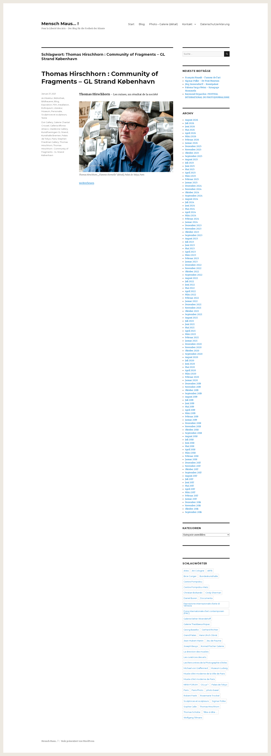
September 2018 (193, 433)
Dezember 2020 (193, 344)
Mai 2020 (190, 367)
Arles (186, 570)
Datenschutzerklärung (215, 24)
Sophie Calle (190, 706)
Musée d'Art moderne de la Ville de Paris (204, 673)
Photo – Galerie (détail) (163, 24)
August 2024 (191, 199)
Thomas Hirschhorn (209, 706)
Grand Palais (190, 635)
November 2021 (193, 308)
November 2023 (193, 228)
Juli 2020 (189, 360)
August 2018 (191, 436)
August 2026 (191, 120)
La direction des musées (196, 651)
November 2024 (193, 189)
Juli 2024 (189, 202)
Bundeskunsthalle (209, 576)
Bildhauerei (47, 101)
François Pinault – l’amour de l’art (203, 77)
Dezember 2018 (193, 423)
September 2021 (193, 314)
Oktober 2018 (192, 429)
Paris (54, 138)
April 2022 (190, 291)
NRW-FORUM (191, 684)
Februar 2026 (192, 139)
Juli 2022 (189, 281)
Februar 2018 (191, 456)
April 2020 (190, 370)
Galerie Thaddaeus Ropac (197, 624)
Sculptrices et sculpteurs (53, 114)
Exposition (46, 104)
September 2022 (193, 275)
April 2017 (190, 489)
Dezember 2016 (193, 502)
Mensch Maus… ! (60, 23)
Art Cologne (198, 570)
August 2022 (191, 278)
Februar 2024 (192, 219)
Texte (44, 118)
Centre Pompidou (193, 581)
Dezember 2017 (193, 462)
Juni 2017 (189, 482)
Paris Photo (197, 690)
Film (55, 104)
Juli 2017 (189, 479)
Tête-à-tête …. (210, 712)
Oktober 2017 (191, 469)
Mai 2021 (189, 327)
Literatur (58, 108)
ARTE (210, 570)
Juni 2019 (189, 403)
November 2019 (193, 387)
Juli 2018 (189, 439)
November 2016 (193, 505)
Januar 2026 (191, 143)
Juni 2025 (190, 166)
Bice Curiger (190, 576)
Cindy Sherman (213, 592)
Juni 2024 (190, 205)
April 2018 (190, 449)
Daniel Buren (190, 598)
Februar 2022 (192, 298)
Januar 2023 (191, 261)
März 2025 (190, 176)
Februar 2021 (192, 337)
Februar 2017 (191, 495)
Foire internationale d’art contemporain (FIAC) (204, 612)
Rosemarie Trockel (209, 695)
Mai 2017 (189, 485)
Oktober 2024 (192, 192)
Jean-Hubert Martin (193, 640)
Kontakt (187, 24)
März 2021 (190, 334)
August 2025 (191, 159)
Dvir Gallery (47, 122)
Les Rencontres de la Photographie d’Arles (205, 662)
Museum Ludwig (219, 668)
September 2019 (193, 393)
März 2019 (190, 413)
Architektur (47, 98)
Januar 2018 (191, 459)
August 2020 (191, 357)
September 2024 (193, 195)
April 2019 (190, 410)
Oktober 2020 (192, 350)
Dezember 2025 (193, 146)
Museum (45, 111)
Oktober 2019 (191, 390)
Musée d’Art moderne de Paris (199, 679)
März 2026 (190, 136)
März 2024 (190, 215)
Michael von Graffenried (196, 668)
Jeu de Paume (214, 640)
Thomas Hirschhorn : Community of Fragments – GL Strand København (99, 77)
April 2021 (190, 331)
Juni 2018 (189, 443)
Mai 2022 (190, 288)
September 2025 (193, 156)
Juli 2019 (189, 400)
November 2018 (193, 426)
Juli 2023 (189, 242)
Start (131, 24)
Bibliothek (59, 98)
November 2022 (193, 268)
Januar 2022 (191, 301)
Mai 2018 (189, 446)
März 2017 (190, 492)
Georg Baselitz (191, 629)
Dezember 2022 (193, 265)
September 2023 (193, 235)
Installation (63, 104)
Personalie (56, 111)
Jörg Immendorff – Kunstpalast (201, 84)
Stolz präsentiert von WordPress (77, 741)
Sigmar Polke (219, 701)
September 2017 (193, 472)
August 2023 (191, 238)
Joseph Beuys (191, 646)
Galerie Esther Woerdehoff (197, 618)
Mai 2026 (190, 130)
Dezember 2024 (193, 186)
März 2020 (190, 373)
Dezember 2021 (193, 304)
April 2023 (190, 251)
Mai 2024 (190, 209)
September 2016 (193, 512)
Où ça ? (204, 684)
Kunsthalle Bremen (51, 135)
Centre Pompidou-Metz (196, 587)
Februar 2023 (192, 258)
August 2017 (191, 476)
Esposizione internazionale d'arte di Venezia (202, 604)
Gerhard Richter (210, 629)
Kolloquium (47, 108)
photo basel (212, 690)
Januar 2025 (191, 182)
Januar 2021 (191, 340)
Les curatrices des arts (195, 657)
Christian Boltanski (193, 592)
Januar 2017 (191, 499)
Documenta (206, 598)
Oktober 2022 (192, 271)
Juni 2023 (190, 245)
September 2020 (193, 354)
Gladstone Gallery (59, 129)
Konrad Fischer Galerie (212, 646)
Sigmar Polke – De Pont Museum (202, 81)
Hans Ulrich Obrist (208, 635)
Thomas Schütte (192, 712)
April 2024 (190, 212)
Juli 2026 (189, 123)
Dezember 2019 (193, 383)
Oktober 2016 (191, 509)
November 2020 (193, 347)
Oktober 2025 (192, 153)
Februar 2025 (192, 179)
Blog (142, 24)
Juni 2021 (189, 324)
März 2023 (190, 255)
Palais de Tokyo (219, 684)
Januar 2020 (191, 380)
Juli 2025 (189, 162)
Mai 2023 (190, 248)
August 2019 (191, 396)
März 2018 (190, 453)
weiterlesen (86, 183)
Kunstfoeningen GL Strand (54, 132)
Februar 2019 (191, 416)
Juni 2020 (190, 364)
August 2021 (191, 317)
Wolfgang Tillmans (193, 717)
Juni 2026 (190, 126)
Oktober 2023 (192, 232)
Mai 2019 (189, 406)
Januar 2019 (191, 420)
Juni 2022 (190, 284)
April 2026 (190, 133)
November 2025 (193, 149)
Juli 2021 (189, 321)
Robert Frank (190, 695)
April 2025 (190, 172)
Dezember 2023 (193, 225)
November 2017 (193, 466)
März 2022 (190, 294)
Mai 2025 (189, 169)
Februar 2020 (192, 377)
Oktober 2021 (192, 311)
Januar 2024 (191, 222)
